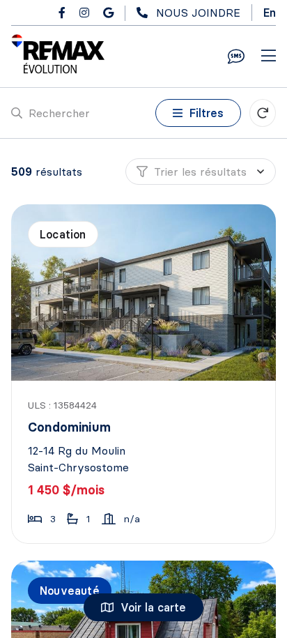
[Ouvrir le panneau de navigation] (268, 56)
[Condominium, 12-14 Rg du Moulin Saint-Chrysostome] (145, 292)
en (269, 13)
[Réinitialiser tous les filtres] (262, 113)
